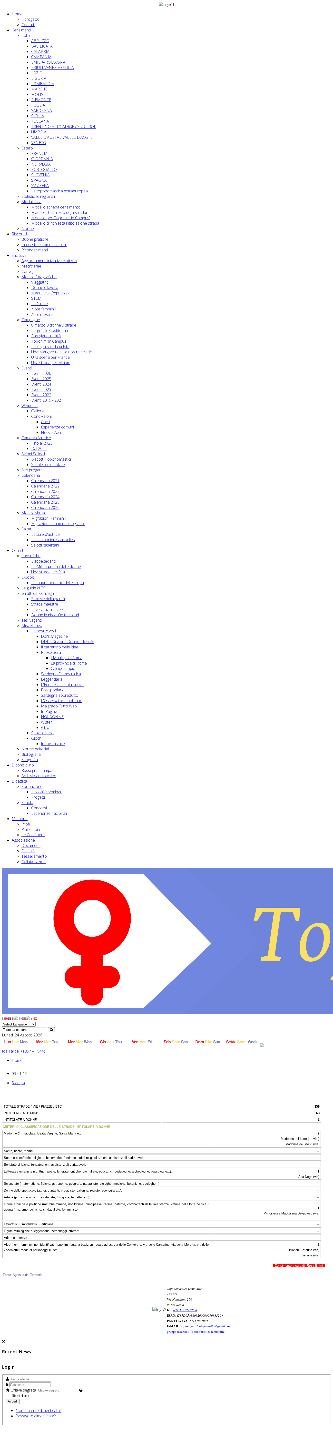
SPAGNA (39, 180)
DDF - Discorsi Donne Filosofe (67, 641)
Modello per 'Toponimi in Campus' (60, 217)
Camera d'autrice (36, 437)
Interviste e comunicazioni (44, 244)
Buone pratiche (34, 239)
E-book (27, 577)
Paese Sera (51, 652)
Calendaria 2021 (45, 480)
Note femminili (43, 309)
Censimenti (21, 30)
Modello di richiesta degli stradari (59, 212)
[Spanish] (35, 1018)
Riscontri (19, 234)
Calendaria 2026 (45, 507)
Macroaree (31, 266)
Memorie (20, 818)
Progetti (38, 797)
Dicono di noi (23, 765)
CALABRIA (40, 51)
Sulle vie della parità (48, 598)
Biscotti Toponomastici (51, 459)
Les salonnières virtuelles (53, 539)
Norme (27, 228)
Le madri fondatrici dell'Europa (57, 582)
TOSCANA (40, 121)
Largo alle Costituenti (49, 330)
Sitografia (29, 759)
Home (17, 14)
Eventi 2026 (41, 373)
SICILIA (37, 116)
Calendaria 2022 (45, 486)
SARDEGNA (41, 110)
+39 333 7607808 (185, 1310)
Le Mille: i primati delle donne (56, 566)
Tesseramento (34, 856)
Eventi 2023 (41, 389)
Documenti (30, 845)
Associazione (23, 840)
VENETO (38, 142)
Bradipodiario (53, 690)
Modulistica (31, 201)
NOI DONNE (52, 716)
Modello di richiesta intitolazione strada (65, 223)
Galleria (37, 411)
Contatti (28, 24)
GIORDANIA (42, 158)
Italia (25, 35)
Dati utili (28, 851)
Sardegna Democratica (61, 673)
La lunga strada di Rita (50, 346)
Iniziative (19, 255)
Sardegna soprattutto (59, 695)
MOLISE (38, 94)
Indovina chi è (53, 743)
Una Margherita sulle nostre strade (61, 352)
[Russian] (29, 1018)
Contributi (20, 550)
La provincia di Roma (69, 663)
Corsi (45, 421)
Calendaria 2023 (45, 491)
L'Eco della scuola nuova (62, 684)
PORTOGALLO (44, 169)
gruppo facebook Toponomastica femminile (196, 1331)
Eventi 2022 (41, 395)
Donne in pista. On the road (55, 614)
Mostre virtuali (33, 513)
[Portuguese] (24, 1018)
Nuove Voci (51, 432)
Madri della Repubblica (50, 293)
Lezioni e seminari (46, 792)
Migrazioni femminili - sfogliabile (58, 523)
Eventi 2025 (41, 378)
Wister (46, 722)
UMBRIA (38, 132)
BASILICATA (42, 46)
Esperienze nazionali (49, 813)
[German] (18, 1018)
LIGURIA (38, 78)
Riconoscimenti (34, 250)
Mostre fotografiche (39, 276)
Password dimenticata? (36, 1416)
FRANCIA (39, 153)
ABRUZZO (40, 40)
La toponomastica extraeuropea (59, 191)
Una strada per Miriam (50, 362)
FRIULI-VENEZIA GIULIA (52, 67)
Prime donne (32, 829)
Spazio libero (42, 733)
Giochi (36, 738)
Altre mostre (42, 314)
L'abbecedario (43, 561)
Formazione (31, 786)
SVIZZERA (40, 185)
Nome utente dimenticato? (38, 1410)
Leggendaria (51, 679)
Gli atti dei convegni (38, 593)
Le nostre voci (43, 631)
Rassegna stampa (36, 770)
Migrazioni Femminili (48, 518)
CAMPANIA (41, 57)
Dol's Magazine (54, 636)
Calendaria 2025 (45, 502)
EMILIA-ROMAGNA (48, 62)
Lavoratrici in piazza (48, 609)
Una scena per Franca (50, 357)
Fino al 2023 (41, 443)
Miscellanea (31, 625)
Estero (27, 148)
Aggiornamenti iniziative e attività (49, 260)
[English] (8, 1018)
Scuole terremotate (48, 464)
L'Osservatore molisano (61, 700)
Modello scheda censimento (55, 207)
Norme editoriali (35, 749)
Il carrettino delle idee (59, 647)
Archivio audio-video (38, 775)
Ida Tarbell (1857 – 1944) (23, 1051)
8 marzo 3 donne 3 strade (53, 325)
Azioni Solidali (33, 454)
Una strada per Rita (48, 572)
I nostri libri (30, 555)
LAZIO (36, 73)
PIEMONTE (41, 99)
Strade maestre (44, 604)
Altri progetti (31, 470)
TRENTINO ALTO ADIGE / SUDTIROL (63, 126)
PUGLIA (38, 105)
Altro (45, 727)
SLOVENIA (40, 175)
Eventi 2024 (41, 384)
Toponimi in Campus (48, 341)
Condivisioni (41, 416)
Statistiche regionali (38, 196)
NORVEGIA (41, 164)
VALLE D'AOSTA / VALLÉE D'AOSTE (61, 137)
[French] (12, 1018)
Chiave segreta (23, 1390)
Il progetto (30, 19)
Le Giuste (39, 303)
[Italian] (4, 1018)
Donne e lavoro (44, 287)
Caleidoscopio (63, 668)
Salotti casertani (45, 545)
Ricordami (20, 1395)
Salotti (26, 529)
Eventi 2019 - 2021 (47, 400)
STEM (36, 298)
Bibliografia (31, 754)
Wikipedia (29, 405)
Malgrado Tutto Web (59, 706)
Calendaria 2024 (45, 496)
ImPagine (49, 711)
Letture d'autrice (45, 534)
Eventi (26, 368)
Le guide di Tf (32, 588)
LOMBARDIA (42, 83)
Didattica (19, 781)
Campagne (30, 319)
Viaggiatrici (40, 282)
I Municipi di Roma (66, 657)
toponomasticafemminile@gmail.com (206, 1326)
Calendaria (30, 475)
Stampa (18, 1082)
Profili (26, 824)
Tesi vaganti (31, 620)
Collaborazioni (33, 861)
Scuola (27, 802)
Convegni (29, 271)
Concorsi (39, 808)
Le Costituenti (33, 834)
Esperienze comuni (57, 427)
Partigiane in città (46, 335)
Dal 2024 (39, 448)
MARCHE (39, 89)
